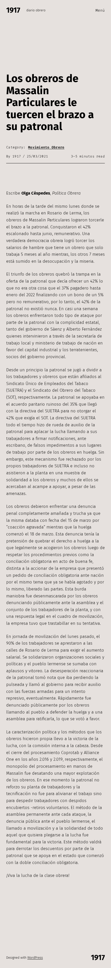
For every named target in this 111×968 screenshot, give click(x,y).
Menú (100, 10)
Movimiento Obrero (46, 147)
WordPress (35, 957)
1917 (13, 10)
